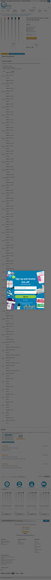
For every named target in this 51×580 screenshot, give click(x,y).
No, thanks (25, 300)
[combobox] (25, 292)
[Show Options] (35, 292)
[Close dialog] (42, 273)
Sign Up (25, 297)
